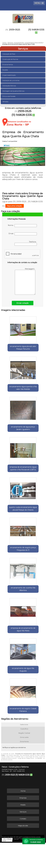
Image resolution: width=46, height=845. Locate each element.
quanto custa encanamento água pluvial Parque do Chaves (23, 508)
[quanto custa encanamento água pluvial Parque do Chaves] (23, 490)
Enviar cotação (23, 303)
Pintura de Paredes (8, 96)
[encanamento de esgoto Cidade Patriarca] (23, 691)
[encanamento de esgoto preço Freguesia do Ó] (23, 530)
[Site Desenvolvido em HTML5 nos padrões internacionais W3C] (7, 841)
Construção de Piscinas (10, 59)
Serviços (23, 48)
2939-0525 (14, 29)
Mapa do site (23, 826)
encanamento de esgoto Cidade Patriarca (23, 709)
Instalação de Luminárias (10, 80)
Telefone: (33, 242)
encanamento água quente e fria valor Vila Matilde (23, 388)
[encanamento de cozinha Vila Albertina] (23, 570)
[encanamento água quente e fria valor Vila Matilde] (23, 369)
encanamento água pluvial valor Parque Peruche (23, 347)
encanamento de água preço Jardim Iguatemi (23, 428)
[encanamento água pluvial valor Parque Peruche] (23, 329)
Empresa (23, 798)
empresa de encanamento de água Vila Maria (23, 629)
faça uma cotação (14, 206)
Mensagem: (30, 269)
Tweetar (6, 145)
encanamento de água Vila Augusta (23, 669)
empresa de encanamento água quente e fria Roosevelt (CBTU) (23, 468)
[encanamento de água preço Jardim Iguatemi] (23, 409)
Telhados (5, 101)
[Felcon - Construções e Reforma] (23, 17)
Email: (12, 233)
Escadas (5, 70)
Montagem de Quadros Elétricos (13, 91)
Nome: (11, 225)
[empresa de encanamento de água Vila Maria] (23, 610)
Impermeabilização (9, 75)
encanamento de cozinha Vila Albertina (23, 589)
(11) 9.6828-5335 (36, 29)
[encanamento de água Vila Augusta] (23, 651)
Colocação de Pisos (8, 54)
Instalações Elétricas (9, 86)
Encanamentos (7, 64)
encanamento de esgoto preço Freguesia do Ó (23, 548)
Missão (23, 805)
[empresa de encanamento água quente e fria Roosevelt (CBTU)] (23, 449)
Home (23, 791)
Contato (23, 819)
